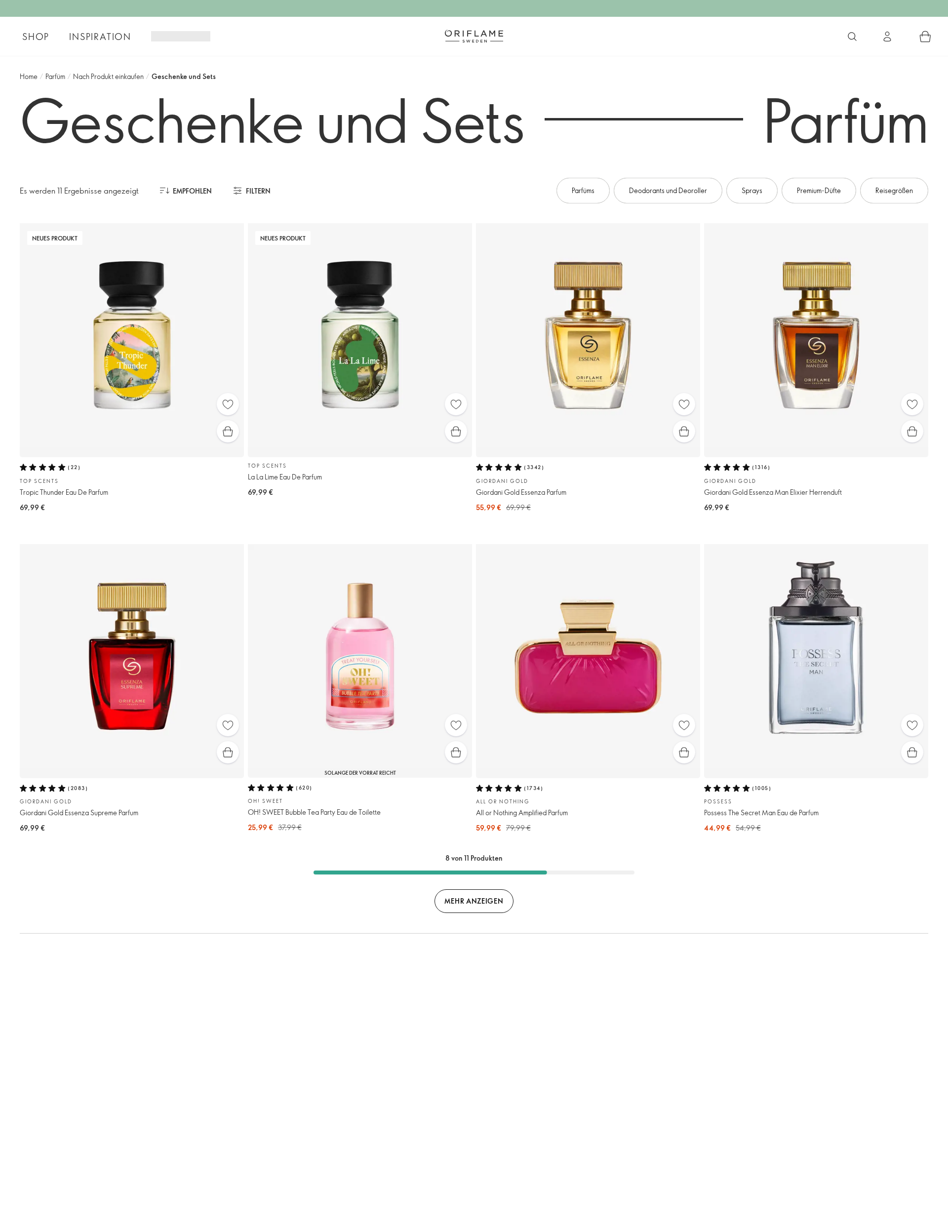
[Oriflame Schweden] (474, 36)
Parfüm (55, 76)
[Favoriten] (228, 404)
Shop (35, 36)
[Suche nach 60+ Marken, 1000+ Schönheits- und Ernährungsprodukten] (852, 36)
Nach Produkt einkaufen (108, 76)
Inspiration (100, 36)
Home (29, 76)
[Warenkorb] (925, 36)
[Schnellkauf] (228, 431)
